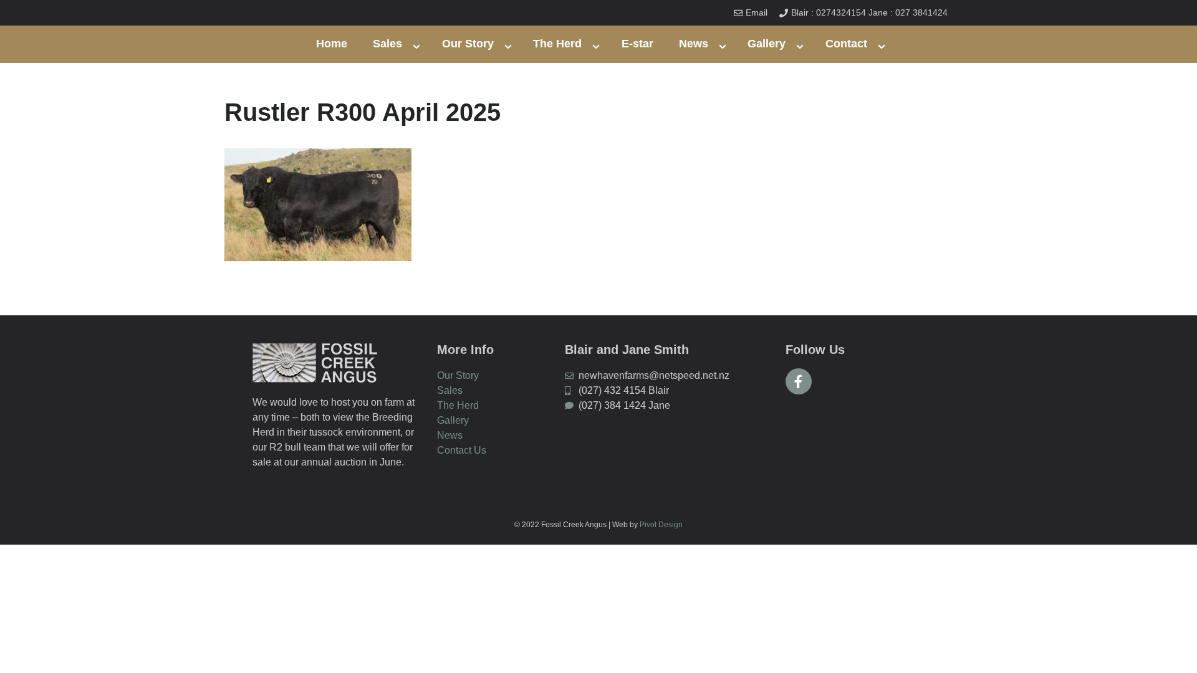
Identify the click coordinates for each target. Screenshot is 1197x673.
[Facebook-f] (799, 381)
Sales (387, 43)
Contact (846, 43)
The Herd (557, 43)
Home (331, 43)
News (693, 43)
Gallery (767, 43)
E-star (637, 43)
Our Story (468, 43)
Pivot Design (661, 524)
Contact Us (461, 450)
